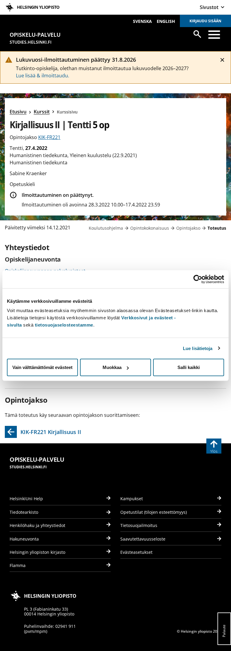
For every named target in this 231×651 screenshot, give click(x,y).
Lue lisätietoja (198, 348)
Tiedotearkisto (24, 512)
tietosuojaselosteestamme (64, 324)
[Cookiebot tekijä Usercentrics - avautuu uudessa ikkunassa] (197, 279)
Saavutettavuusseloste (142, 539)
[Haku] (197, 34)
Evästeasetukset (136, 552)
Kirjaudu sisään (205, 20)
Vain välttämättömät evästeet (42, 367)
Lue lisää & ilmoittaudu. (42, 75)
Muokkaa (112, 367)
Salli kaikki (188, 367)
